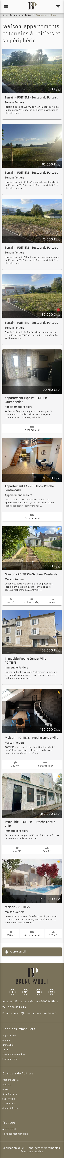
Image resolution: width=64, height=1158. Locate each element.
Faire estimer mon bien (15, 1133)
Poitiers (6, 1084)
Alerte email (18, 951)
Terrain (6, 1049)
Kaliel (21, 1147)
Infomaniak (52, 1147)
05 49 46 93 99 (17, 1007)
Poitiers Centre (10, 1080)
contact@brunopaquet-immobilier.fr (34, 1013)
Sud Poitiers (8, 1098)
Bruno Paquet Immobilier (16, 15)
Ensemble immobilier (14, 1054)
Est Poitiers (8, 1103)
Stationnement (10, 1059)
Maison (6, 1040)
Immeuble (8, 1045)
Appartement (9, 1035)
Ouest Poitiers (10, 1108)
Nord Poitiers (9, 1094)
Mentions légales (32, 1151)
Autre (5, 1089)
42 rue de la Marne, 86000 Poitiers (36, 1001)
